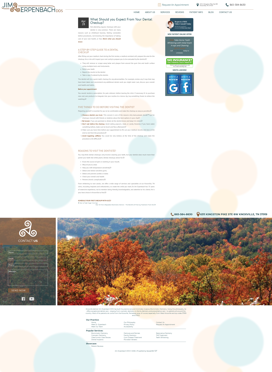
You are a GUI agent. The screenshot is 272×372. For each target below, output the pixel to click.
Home (137, 12)
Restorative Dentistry (164, 333)
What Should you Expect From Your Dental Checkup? (121, 21)
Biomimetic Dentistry (99, 333)
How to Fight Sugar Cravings (88, 203)
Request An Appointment (175, 5)
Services (165, 12)
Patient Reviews (97, 346)
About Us (150, 12)
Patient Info (196, 12)
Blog (211, 12)
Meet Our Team (97, 327)
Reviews (179, 12)
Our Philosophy (129, 322)
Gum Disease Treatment (133, 337)
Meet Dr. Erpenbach (98, 325)
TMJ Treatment (161, 335)
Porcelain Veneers (130, 340)
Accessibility (128, 327)
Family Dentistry (130, 335)
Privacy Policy (129, 325)
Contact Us (225, 12)
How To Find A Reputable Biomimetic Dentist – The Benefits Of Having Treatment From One (125, 205)
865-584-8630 (237, 4)
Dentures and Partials (132, 333)
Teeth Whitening (162, 337)
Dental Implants (97, 340)
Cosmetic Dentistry (98, 335)
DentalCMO (150, 351)
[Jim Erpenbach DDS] (32, 7)
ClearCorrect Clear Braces (101, 337)
